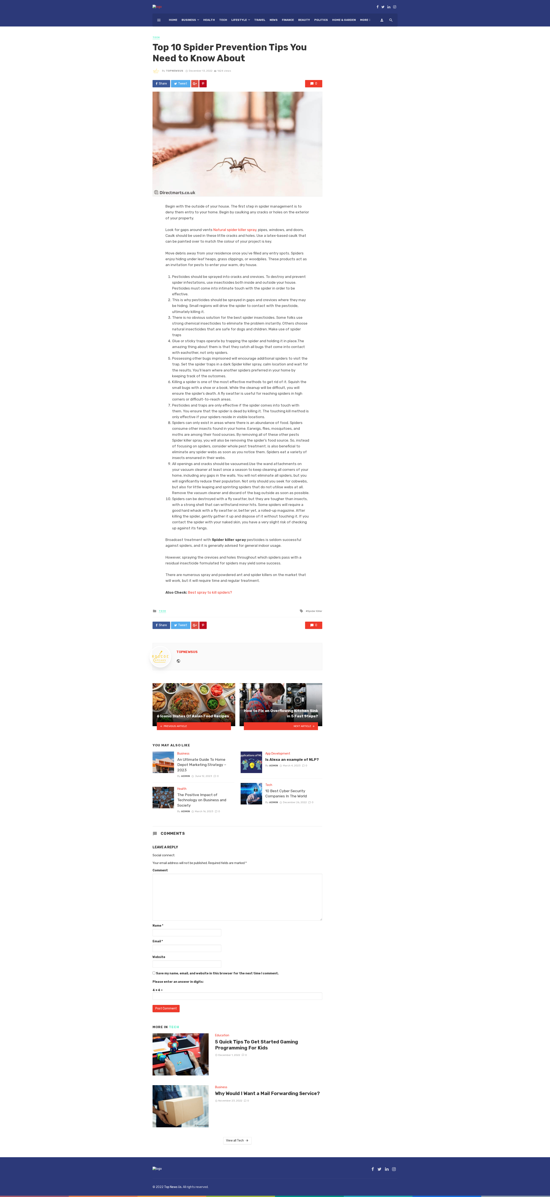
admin (185, 776)
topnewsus (174, 70)
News (274, 20)
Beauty (304, 20)
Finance (288, 20)
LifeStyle (239, 20)
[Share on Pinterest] (203, 83)
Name (158, 925)
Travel (259, 20)
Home (173, 20)
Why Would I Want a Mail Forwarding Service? (267, 1093)
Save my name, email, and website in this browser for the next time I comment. (217, 973)
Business (189, 20)
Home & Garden (344, 20)
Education (222, 1035)
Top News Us (173, 1187)
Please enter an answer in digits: (178, 982)
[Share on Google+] (195, 83)
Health (209, 20)
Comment (160, 870)
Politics (321, 20)
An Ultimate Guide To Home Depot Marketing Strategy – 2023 (201, 764)
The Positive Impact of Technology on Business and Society (201, 800)
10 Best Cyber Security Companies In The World (286, 793)
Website (159, 957)
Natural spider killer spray (234, 230)
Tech (223, 20)
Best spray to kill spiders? (210, 592)
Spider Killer (314, 611)
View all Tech (235, 1140)
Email (158, 941)
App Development (277, 753)
